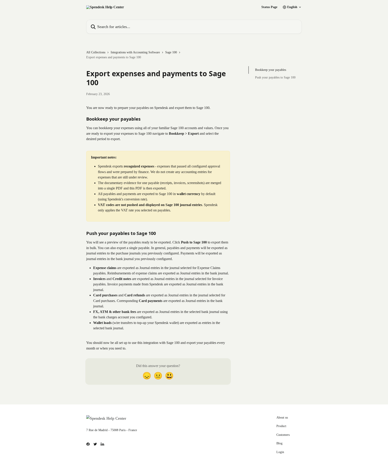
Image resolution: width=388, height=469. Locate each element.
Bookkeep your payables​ (270, 70)
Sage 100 (171, 52)
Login (280, 452)
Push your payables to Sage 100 (275, 77)
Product (281, 426)
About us (282, 417)
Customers (283, 434)
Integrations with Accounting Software (135, 52)
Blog (279, 443)
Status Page (269, 7)
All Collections (95, 52)
